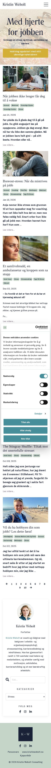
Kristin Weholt (13, 638)
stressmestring (16, 194)
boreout (6, 105)
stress (21, 109)
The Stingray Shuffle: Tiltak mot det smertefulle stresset (25, 448)
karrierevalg (8, 540)
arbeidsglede (8, 536)
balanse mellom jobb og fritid (25, 536)
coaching (15, 190)
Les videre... (9, 145)
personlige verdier (10, 109)
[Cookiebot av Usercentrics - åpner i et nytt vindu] (36, 327)
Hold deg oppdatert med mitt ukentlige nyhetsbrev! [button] (25, 53)
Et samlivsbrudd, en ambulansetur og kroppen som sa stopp (25, 270)
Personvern (13, 752)
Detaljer (38, 413)
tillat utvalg (25, 430)
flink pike (24, 190)
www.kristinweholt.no (32, 752)
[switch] (44, 384)
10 (25, 587)
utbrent (6, 283)
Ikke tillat (25, 438)
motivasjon (18, 540)
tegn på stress (28, 194)
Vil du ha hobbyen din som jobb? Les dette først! (21, 529)
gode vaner (8, 279)
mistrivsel (15, 105)
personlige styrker (27, 105)
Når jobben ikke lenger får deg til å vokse (24, 98)
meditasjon (33, 190)
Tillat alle (25, 422)
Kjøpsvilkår (25, 755)
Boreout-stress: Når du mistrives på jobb (25, 183)
